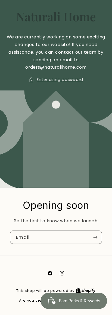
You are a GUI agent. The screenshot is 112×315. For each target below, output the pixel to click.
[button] (56, 79)
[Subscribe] (95, 237)
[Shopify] (86, 290)
